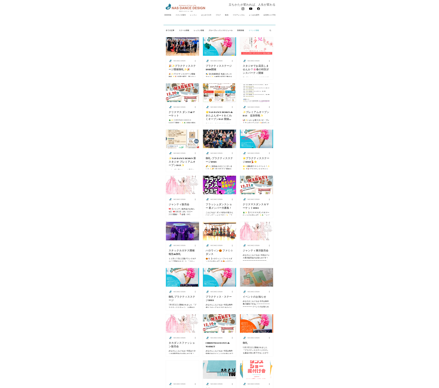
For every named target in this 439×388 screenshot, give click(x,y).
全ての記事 (170, 30)
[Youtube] (251, 9)
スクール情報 (184, 30)
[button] (193, 15)
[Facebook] (258, 9)
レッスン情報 (199, 30)
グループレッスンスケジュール (221, 30)
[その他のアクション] (196, 60)
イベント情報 (254, 30)
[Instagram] (243, 9)
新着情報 (240, 30)
